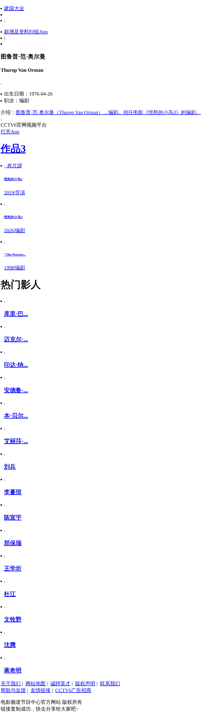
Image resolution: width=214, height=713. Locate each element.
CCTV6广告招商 (73, 690)
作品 (13, 148)
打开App (10, 131)
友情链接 (41, 690)
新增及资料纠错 (26, 31)
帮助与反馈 (13, 690)
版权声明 (85, 683)
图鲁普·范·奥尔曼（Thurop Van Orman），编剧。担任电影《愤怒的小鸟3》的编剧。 (108, 112)
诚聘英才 (60, 683)
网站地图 (35, 683)
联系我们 (110, 683)
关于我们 (11, 683)
